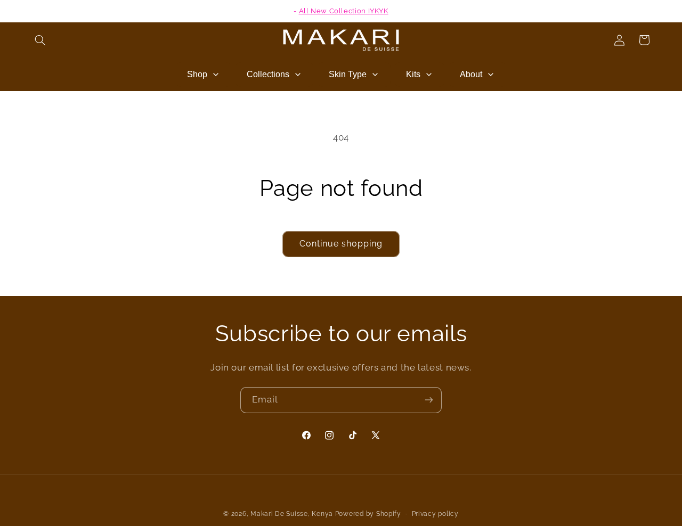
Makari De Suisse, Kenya (291, 513)
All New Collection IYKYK (343, 11)
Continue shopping (341, 244)
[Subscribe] (429, 400)
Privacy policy (435, 513)
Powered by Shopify (368, 513)
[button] (40, 40)
